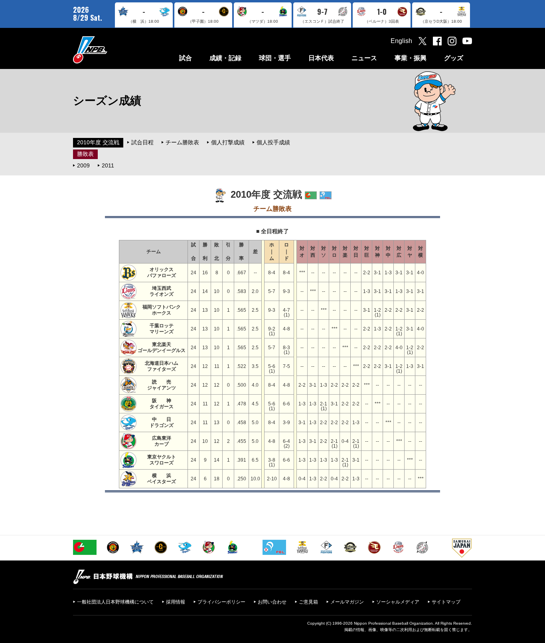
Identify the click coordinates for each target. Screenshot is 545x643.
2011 (108, 165)
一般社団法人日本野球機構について (115, 602)
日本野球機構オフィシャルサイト (110, 49)
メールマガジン (347, 602)
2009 (83, 165)
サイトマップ (446, 602)
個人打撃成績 (228, 142)
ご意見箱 (308, 602)
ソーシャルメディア (397, 602)
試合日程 (142, 142)
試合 (185, 58)
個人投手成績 (273, 142)
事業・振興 (411, 58)
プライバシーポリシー (221, 602)
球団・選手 (275, 58)
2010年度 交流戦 (98, 142)
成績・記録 (225, 58)
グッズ (453, 58)
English (401, 40)
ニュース (364, 58)
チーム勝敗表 (182, 142)
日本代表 (321, 58)
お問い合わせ (272, 602)
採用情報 (175, 602)
